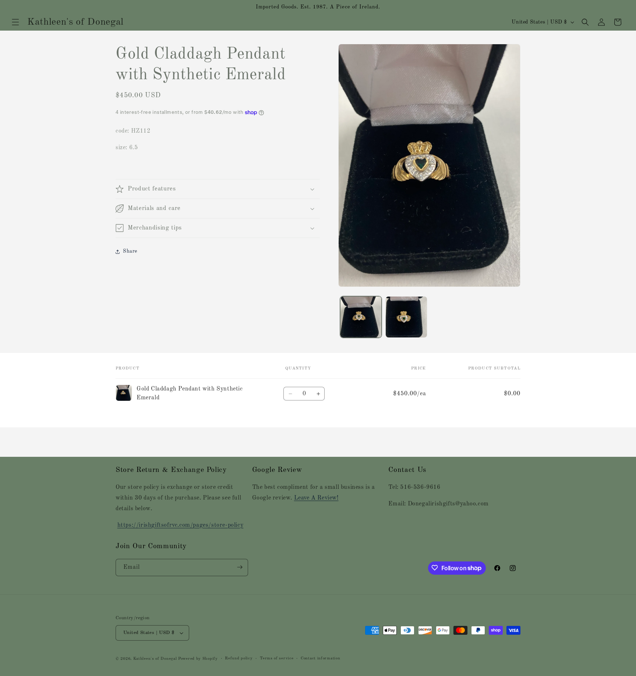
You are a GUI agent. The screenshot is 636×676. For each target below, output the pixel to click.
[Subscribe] (240, 567)
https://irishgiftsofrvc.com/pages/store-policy (180, 525)
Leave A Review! (316, 498)
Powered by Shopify (198, 659)
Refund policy (238, 658)
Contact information (320, 658)
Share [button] (130, 251)
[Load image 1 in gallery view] (361, 317)
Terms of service (276, 658)
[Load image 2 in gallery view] (406, 317)
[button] (15, 22)
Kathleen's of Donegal (155, 659)
